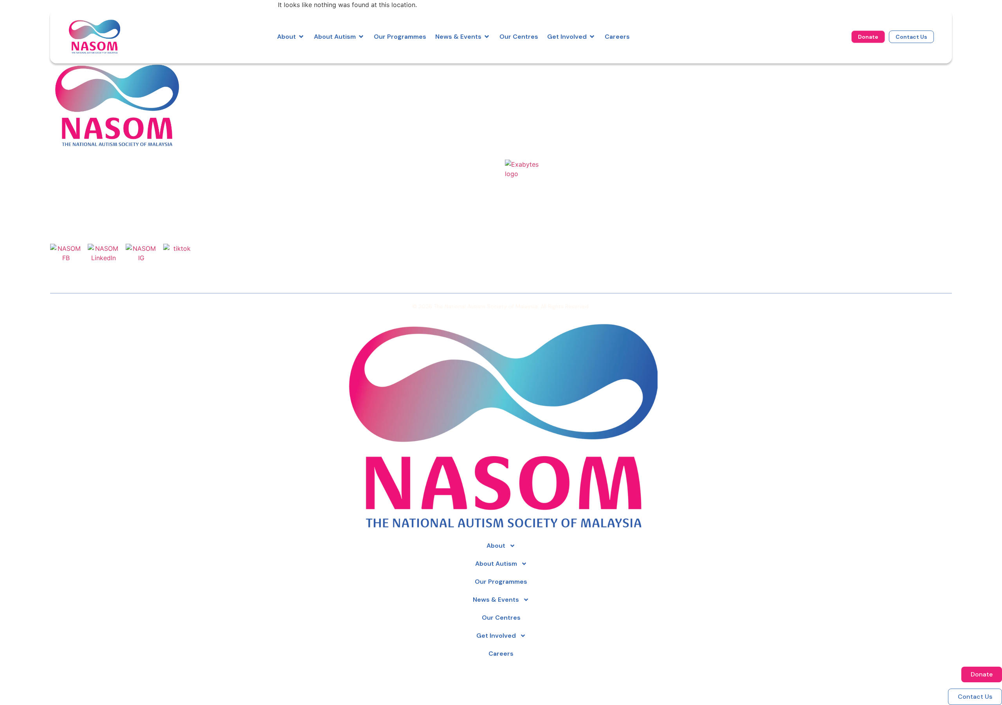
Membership (676, 117)
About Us (520, 83)
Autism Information (536, 105)
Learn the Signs (833, 83)
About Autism (496, 563)
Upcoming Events (836, 105)
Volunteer (672, 94)
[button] (291, 36)
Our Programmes (533, 94)
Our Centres (525, 117)
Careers (518, 128)
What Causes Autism (842, 94)
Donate (668, 83)
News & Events (496, 599)
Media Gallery (830, 117)
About (496, 545)
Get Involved (496, 635)
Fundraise (672, 105)
